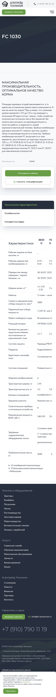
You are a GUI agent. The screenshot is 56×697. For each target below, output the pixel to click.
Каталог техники (14, 12)
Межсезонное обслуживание (18, 554)
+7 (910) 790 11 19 (45, 4)
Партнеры (9, 595)
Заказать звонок (13, 617)
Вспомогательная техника (16, 526)
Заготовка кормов (12, 517)
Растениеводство (12, 513)
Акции (7, 567)
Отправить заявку (28, 173)
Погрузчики (9, 504)
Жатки (7, 509)
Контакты (8, 600)
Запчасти (8, 558)
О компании (10, 583)
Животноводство (12, 521)
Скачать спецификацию (29, 181)
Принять (11, 691)
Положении (26, 682)
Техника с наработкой (14, 530)
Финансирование (12, 563)
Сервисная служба (13, 546)
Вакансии (8, 591)
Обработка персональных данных (16, 670)
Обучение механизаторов (16, 550)
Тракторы (8, 496)
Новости (8, 587)
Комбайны (9, 500)
